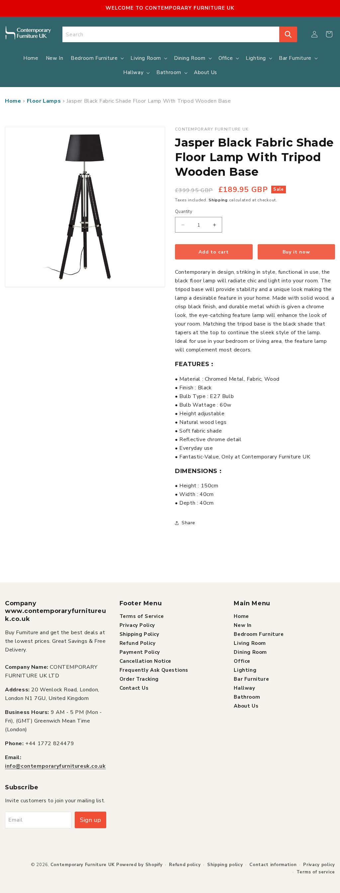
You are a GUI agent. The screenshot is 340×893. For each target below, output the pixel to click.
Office (242, 661)
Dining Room (250, 652)
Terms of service (316, 872)
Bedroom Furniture (259, 634)
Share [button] (188, 523)
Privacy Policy (137, 625)
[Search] (288, 34)
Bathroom (247, 697)
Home (13, 101)
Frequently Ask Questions (154, 670)
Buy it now (296, 252)
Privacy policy (319, 865)
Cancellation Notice (145, 661)
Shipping (218, 200)
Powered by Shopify (139, 865)
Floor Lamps (44, 101)
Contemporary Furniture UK (82, 865)
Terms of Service (142, 616)
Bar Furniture (251, 679)
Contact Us (134, 688)
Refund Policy (138, 643)
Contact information (273, 865)
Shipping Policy (139, 634)
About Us (246, 706)
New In (243, 625)
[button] (329, 34)
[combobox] (171, 34)
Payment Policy (140, 652)
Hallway (244, 688)
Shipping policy (225, 865)
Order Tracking (139, 679)
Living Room (250, 643)
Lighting (245, 670)
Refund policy (185, 865)
